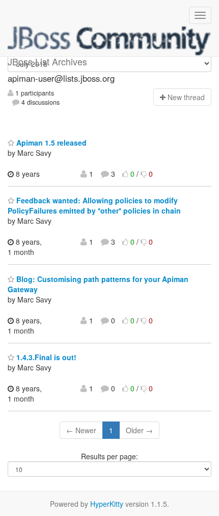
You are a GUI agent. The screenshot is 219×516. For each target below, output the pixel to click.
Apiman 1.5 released (50, 142)
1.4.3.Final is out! (45, 357)
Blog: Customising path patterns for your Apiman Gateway (98, 284)
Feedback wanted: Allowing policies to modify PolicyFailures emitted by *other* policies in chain (94, 205)
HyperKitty (106, 504)
